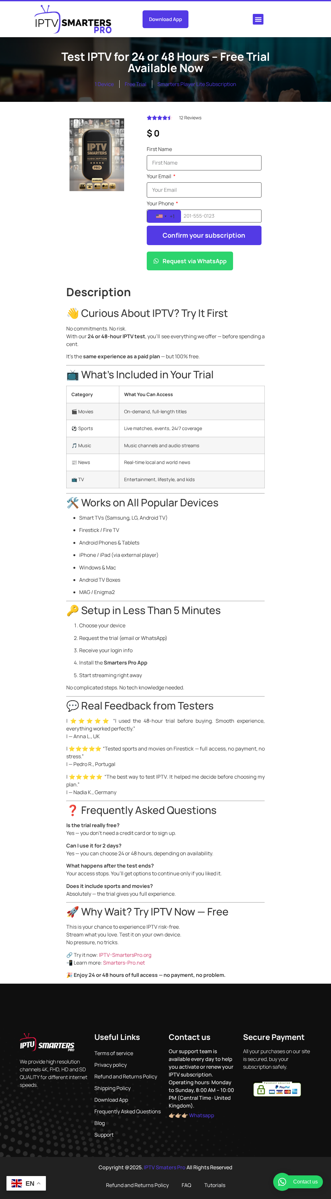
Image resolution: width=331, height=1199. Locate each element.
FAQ (186, 1185)
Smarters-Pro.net (124, 962)
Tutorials (214, 1185)
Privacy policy (110, 1064)
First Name (159, 149)
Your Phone (161, 204)
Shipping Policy (112, 1088)
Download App (111, 1099)
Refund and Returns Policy (125, 1076)
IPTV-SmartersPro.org (125, 954)
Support (103, 1134)
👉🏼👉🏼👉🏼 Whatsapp (191, 1115)
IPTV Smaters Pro (165, 1167)
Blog (99, 1123)
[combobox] (164, 216)
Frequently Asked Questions (127, 1111)
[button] (258, 19)
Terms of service (113, 1053)
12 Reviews (190, 117)
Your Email (159, 177)
